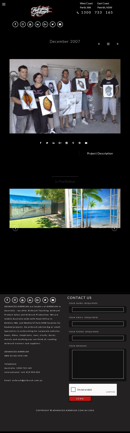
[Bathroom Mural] (93, 201)
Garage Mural (37, 208)
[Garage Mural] (37, 201)
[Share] (41, 143)
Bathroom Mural (92, 208)
